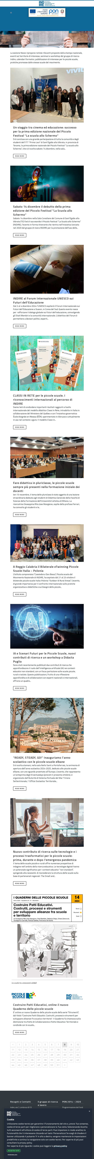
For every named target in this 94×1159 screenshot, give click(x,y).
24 (26, 1054)
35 (26, 1060)
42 (71, 1060)
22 (13, 1054)
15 (39, 1049)
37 (39, 1060)
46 (26, 1065)
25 (32, 1054)
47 (32, 1065)
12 (19, 1049)
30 (65, 1054)
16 (45, 1049)
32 (77, 1054)
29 (58, 1054)
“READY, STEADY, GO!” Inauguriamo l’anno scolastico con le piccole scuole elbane (41, 759)
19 (65, 1049)
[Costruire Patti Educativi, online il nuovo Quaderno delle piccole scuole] (47, 946)
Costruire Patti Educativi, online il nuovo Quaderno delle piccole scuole (40, 1006)
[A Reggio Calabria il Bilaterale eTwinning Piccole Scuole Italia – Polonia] (47, 543)
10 (77, 1044)
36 (32, 1060)
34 (19, 1060)
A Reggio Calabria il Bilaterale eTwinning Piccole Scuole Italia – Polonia (46, 568)
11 (13, 1049)
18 (58, 1049)
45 (19, 1065)
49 (45, 1065)
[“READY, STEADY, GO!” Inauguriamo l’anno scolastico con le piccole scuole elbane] (47, 725)
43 (77, 1060)
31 (71, 1054)
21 (77, 1049)
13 (26, 1049)
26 (39, 1054)
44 (13, 1065)
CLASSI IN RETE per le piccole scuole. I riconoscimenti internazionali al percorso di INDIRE (42, 399)
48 (39, 1065)
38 (45, 1060)
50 (52, 1065)
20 (71, 1049)
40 (58, 1060)
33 (13, 1060)
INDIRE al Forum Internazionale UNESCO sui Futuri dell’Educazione (43, 300)
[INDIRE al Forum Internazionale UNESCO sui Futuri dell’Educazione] (47, 269)
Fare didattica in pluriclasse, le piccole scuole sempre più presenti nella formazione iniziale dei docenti (46, 487)
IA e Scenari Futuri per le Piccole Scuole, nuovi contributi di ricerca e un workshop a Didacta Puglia (44, 657)
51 (58, 1065)
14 (32, 1049)
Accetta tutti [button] (13, 1151)
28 (52, 1054)
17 (52, 1049)
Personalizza (12, 1154)
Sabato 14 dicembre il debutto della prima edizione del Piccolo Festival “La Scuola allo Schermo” (42, 210)
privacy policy (60, 1146)
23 (19, 1054)
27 (45, 1054)
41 (65, 1060)
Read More (19, 156)
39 (52, 1060)
